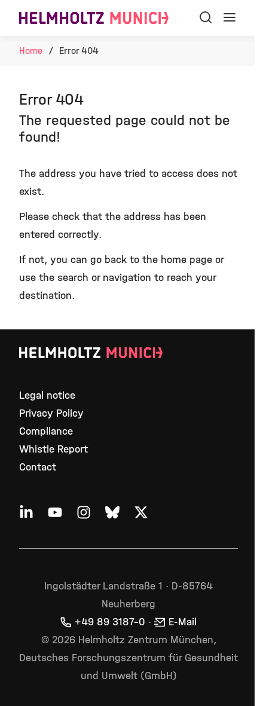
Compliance (46, 431)
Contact (37, 467)
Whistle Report (53, 449)
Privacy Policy (51, 413)
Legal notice (47, 395)
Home (30, 50)
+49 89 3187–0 (110, 622)
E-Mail (183, 622)
